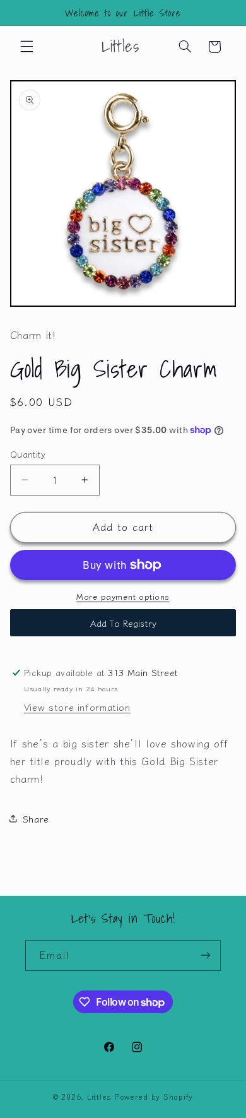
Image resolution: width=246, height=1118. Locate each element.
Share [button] (36, 818)
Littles (99, 1096)
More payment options (123, 596)
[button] (26, 46)
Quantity (27, 454)
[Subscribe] (205, 955)
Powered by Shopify (154, 1096)
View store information (77, 706)
